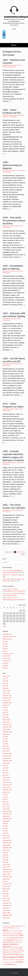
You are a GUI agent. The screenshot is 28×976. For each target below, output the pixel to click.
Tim (22, 225)
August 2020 (6, 850)
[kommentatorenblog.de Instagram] (4, 34)
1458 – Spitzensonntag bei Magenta (12, 165)
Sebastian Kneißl (19, 954)
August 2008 (6, 917)
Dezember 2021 (7, 811)
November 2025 (7, 698)
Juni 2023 (5, 768)
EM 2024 (5, 646)
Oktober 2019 (6, 874)
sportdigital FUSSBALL (15, 957)
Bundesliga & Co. (7, 634)
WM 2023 (5, 665)
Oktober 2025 (6, 700)
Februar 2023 (6, 777)
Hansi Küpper (12, 935)
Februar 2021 (6, 835)
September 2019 (7, 876)
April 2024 (5, 744)
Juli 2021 (5, 823)
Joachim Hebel (6, 937)
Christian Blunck (21, 926)
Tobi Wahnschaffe (6, 962)
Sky (4, 957)
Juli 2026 (5, 678)
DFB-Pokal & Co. (7, 639)
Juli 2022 (5, 794)
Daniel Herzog (17, 927)
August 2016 (6, 910)
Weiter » (23, 554)
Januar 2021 (6, 838)
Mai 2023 (5, 770)
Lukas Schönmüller (17, 942)
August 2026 (6, 676)
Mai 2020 (5, 857)
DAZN (6, 930)
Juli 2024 (5, 736)
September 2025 (7, 702)
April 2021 (5, 831)
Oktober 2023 (6, 758)
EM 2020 (5, 644)
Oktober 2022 (6, 787)
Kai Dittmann (10, 940)
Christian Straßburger (8, 927)
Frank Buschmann (13, 933)
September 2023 (7, 760)
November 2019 (7, 872)
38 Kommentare (6, 272)
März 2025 (6, 717)
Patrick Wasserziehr (11, 952)
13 (14, 616)
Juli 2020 (5, 852)
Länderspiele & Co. (8, 653)
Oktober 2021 (6, 816)
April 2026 (5, 686)
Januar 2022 (6, 809)
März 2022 (6, 804)
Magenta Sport (8, 944)
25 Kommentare (6, 511)
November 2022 (7, 785)
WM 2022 (5, 663)
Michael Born (9, 951)
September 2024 (7, 731)
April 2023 (5, 773)
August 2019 (6, 879)
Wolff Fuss (10, 964)
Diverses (5, 641)
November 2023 (7, 756)
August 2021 (6, 821)
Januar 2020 (6, 867)
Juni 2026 (5, 681)
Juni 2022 (5, 797)
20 (14, 618)
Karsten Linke (18, 940)
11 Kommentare (7, 172)
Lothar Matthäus (7, 942)
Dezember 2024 (7, 724)
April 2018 (5, 893)
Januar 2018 (6, 901)
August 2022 (6, 792)
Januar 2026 (6, 693)
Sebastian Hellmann (8, 954)
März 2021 (6, 833)
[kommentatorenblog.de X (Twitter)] (4, 31)
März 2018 (6, 896)
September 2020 (7, 847)
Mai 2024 (5, 741)
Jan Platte (19, 935)
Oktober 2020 (6, 845)
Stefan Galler (6, 959)
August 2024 (6, 734)
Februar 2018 (6, 898)
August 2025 (6, 705)
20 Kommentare (6, 227)
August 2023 (6, 763)
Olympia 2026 (6, 658)
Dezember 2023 (7, 753)
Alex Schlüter (5, 926)
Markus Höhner (15, 949)
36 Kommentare (12, 66)
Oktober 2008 (6, 913)
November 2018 (7, 884)
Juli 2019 (5, 881)
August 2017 (6, 908)
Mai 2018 (5, 891)
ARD (9, 926)
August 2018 (6, 888)
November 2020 (7, 843)
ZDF (16, 964)
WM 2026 (5, 668)
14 (17, 616)
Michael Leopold (17, 951)
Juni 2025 (5, 710)
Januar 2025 (6, 722)
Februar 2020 (6, 864)
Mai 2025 (5, 712)
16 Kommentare (6, 320)
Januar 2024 (6, 751)
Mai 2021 (5, 828)
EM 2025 (5, 648)
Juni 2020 (5, 855)
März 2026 (6, 688)
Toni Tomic (12, 962)
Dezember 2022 (7, 782)
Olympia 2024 (6, 656)
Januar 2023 (6, 780)
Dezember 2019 (7, 869)
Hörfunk (5, 651)
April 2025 (5, 715)
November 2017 (7, 905)
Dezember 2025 (7, 695)
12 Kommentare (13, 116)
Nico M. (6, 116)
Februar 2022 (6, 806)
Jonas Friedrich (15, 937)
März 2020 (6, 862)
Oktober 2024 (6, 729)
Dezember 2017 (7, 903)
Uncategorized (7, 660)
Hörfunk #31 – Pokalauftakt (10, 574)
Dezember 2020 (7, 840)
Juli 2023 (5, 765)
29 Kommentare (6, 410)
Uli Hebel (19, 962)
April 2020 (5, 860)
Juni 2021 (5, 826)
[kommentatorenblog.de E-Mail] (4, 37)
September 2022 (7, 789)
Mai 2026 (5, 683)
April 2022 (5, 802)
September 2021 (7, 818)
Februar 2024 (6, 748)
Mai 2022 (5, 799)
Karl (23, 115)
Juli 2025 (5, 707)
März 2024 (6, 746)
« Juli (4, 626)
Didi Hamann (11, 930)
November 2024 (7, 727)
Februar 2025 (6, 719)
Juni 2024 (5, 739)
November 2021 (7, 814)
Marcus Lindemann (15, 946)
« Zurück (6, 552)
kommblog (5, 66)
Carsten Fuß (13, 926)
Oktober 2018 (6, 886)
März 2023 (6, 775)
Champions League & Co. (10, 636)
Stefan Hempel (12, 959)
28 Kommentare (6, 365)
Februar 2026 (6, 690)
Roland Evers (18, 952)
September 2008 (7, 915)
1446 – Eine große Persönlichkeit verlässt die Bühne (14, 220)
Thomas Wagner (20, 959)
